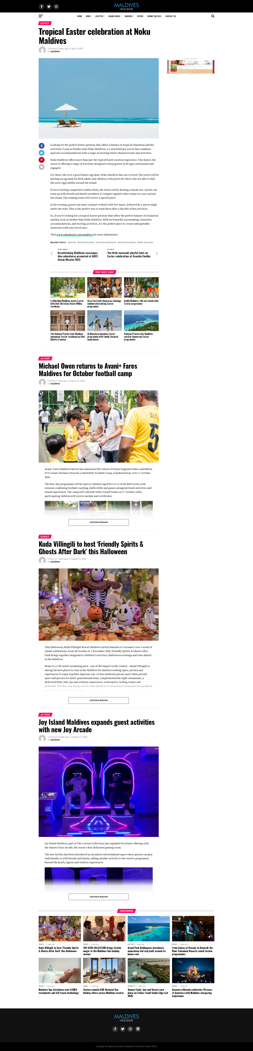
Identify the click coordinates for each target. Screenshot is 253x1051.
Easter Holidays (86, 243)
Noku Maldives (145, 243)
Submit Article (154, 16)
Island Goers (114, 16)
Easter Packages (127, 243)
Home (79, 16)
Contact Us (170, 16)
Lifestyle (99, 16)
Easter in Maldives (106, 243)
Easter (72, 243)
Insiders (128, 16)
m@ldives (55, 51)
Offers (140, 16)
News (88, 16)
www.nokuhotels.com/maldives (74, 234)
